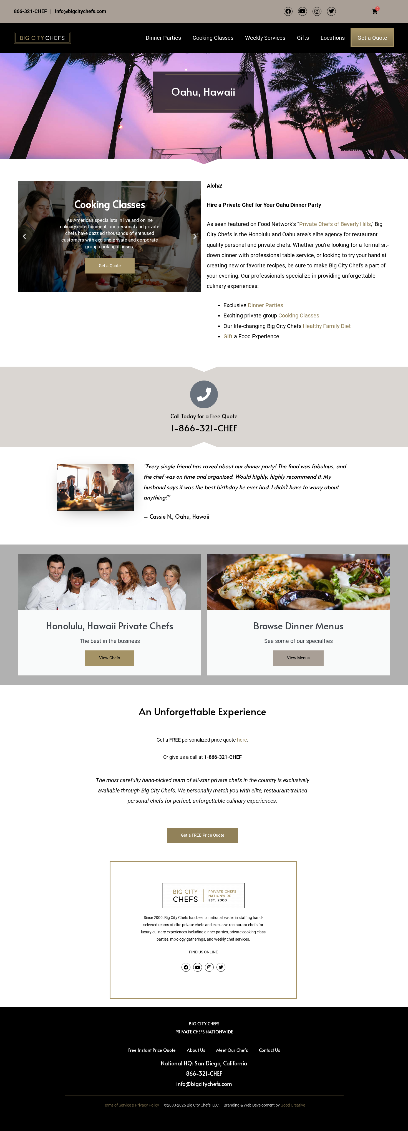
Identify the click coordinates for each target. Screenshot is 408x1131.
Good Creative (293, 1105)
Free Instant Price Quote (152, 1050)
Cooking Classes (213, 37)
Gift (228, 336)
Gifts (303, 37)
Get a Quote (372, 37)
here (242, 740)
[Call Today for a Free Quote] (204, 394)
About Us (196, 1050)
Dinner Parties (163, 37)
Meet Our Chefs (232, 1050)
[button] (24, 236)
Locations (333, 37)
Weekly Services (265, 37)
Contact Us (269, 1050)
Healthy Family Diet (327, 326)
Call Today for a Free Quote (204, 416)
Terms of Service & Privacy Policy (131, 1105)
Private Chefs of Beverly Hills (335, 224)
